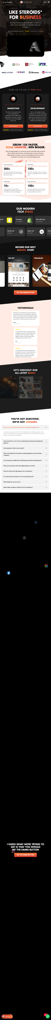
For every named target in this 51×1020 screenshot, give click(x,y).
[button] (48, 1016)
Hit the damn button (25, 855)
